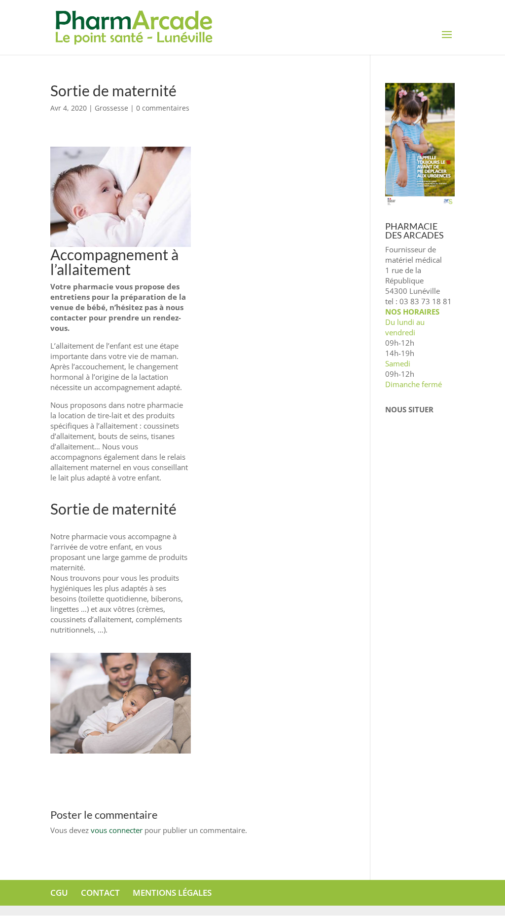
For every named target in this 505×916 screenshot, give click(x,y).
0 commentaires (162, 108)
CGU (59, 892)
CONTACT (100, 892)
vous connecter (117, 830)
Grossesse (111, 108)
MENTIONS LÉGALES (172, 892)
